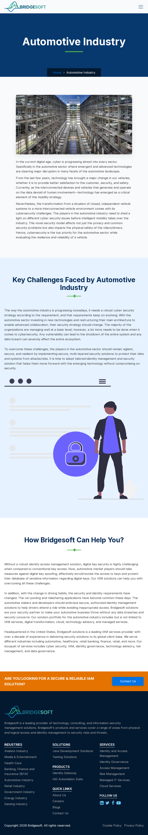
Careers (58, 801)
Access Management (114, 768)
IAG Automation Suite (68, 779)
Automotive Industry (18, 780)
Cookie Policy (112, 825)
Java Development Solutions (73, 751)
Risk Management (112, 774)
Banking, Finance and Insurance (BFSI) (19, 771)
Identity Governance (114, 762)
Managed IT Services (115, 780)
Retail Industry (14, 786)
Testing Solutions (65, 757)
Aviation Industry (16, 751)
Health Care (12, 763)
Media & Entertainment (20, 757)
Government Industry (19, 792)
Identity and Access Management (113, 753)
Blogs (56, 807)
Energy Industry (15, 798)
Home (57, 72)
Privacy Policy (134, 825)
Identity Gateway (65, 773)
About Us (59, 795)
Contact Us (128, 681)
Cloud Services (110, 786)
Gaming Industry (15, 804)
